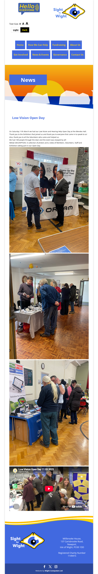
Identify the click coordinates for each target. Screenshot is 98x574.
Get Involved (21, 54)
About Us (75, 44)
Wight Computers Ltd (54, 571)
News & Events (40, 54)
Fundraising (59, 44)
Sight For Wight (22, 122)
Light (16, 29)
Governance (60, 54)
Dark (25, 29)
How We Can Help (38, 44)
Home (20, 44)
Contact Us (77, 54)
